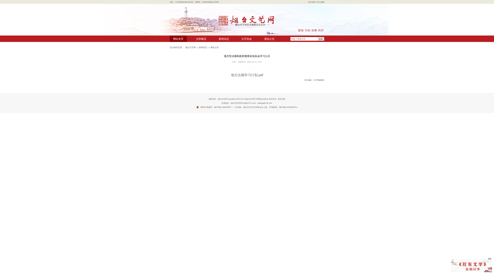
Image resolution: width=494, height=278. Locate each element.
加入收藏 (320, 2)
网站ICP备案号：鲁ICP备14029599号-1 (217, 107)
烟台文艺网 (190, 47)
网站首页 (178, 39)
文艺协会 (246, 39)
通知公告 (269, 39)
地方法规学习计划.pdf (247, 74)
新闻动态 (224, 39)
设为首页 (311, 2)
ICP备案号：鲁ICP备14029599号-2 (283, 107)
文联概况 (201, 39)
